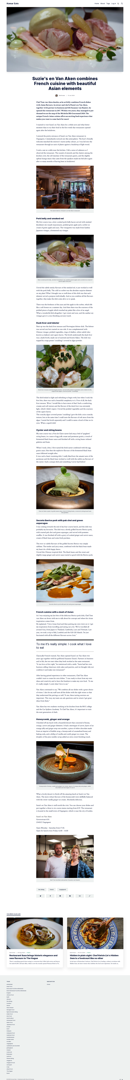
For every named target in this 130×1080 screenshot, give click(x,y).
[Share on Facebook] (50, 896)
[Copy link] (89, 896)
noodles (9, 1041)
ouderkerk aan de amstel (13, 1045)
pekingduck (10, 1048)
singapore (9, 1060)
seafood (9, 1056)
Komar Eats (13, 3)
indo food (9, 1016)
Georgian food (10, 1009)
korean (8, 1026)
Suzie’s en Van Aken (44, 816)
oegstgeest (62, 889)
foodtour (9, 1003)
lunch (8, 1028)
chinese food (10, 995)
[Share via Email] (80, 896)
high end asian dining (12, 1012)
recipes (9, 1050)
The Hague (9, 1071)
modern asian (10, 1039)
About (102, 3)
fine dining (41, 889)
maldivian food (10, 1035)
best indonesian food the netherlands (16, 990)
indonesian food (11, 1020)
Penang (32, 1079)
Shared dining (10, 1058)
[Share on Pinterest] (70, 896)
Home (97, 3)
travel (8, 1073)
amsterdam (10, 984)
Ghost (27, 1079)
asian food (9, 986)
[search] (122, 3)
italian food (9, 1022)
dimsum (9, 999)
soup (8, 1067)
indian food (10, 1014)
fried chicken (10, 1007)
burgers (9, 992)
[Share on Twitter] (40, 896)
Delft (8, 997)
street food (10, 1069)
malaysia (9, 1031)
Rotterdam (9, 1054)
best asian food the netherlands (15, 988)
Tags (108, 3)
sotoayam (9, 1064)
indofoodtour (10, 1018)
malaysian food (11, 1033)
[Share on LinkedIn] (60, 896)
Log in (113, 3)
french (52, 889)
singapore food (11, 1062)
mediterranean (10, 1037)
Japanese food (11, 1024)
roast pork (9, 1052)
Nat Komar (62, 95)
